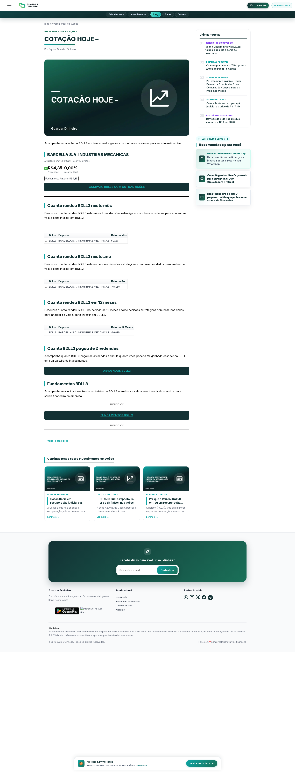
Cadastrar (167, 570)
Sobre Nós (121, 597)
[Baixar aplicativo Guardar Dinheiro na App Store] (92, 610)
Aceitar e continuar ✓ (202, 763)
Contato (120, 609)
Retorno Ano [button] (118, 281)
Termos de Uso (124, 605)
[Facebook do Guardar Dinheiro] (204, 597)
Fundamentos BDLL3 (117, 415)
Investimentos (138, 14)
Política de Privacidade (128, 601)
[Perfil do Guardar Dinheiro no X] (198, 597)
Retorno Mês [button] (119, 235)
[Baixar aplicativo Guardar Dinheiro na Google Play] (67, 610)
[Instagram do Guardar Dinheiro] (192, 597)
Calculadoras (116, 14)
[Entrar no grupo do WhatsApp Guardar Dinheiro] (186, 597)
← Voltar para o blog (56, 440)
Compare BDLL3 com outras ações (117, 187)
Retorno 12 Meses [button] (122, 327)
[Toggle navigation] (9, 5)
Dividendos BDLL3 (117, 370)
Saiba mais (141, 765)
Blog (155, 14)
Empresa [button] (63, 235)
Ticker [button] (52, 235)
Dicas (168, 14)
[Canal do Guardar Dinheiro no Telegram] (210, 597)
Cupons (182, 14)
